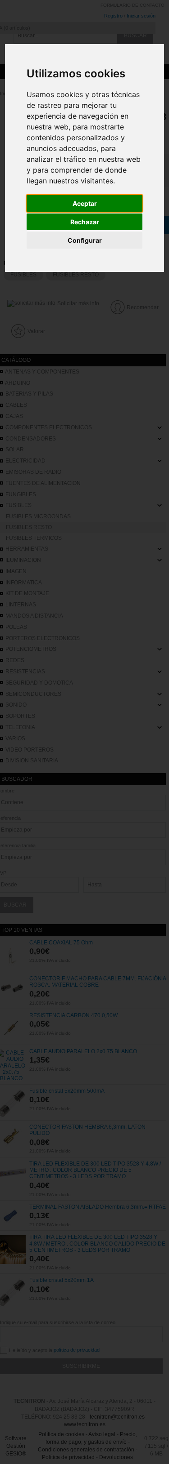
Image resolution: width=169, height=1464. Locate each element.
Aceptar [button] (85, 203)
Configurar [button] (85, 240)
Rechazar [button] (84, 222)
